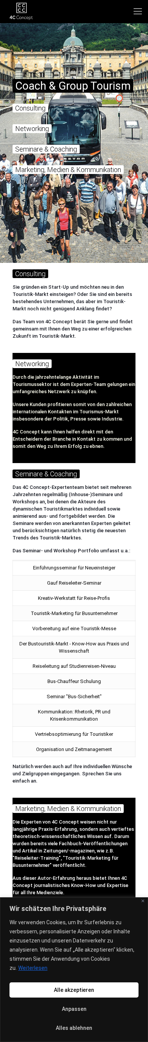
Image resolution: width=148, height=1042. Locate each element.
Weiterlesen (32, 968)
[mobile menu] (137, 11)
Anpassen (74, 1009)
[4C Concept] (21, 11)
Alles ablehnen (74, 1028)
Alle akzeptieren (74, 990)
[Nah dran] (143, 901)
